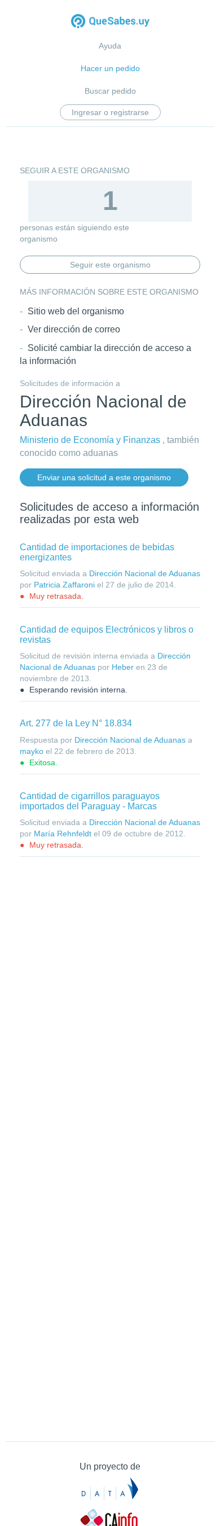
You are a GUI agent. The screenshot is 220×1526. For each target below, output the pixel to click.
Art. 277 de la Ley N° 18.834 (76, 723)
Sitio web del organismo (76, 311)
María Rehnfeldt (62, 833)
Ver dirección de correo (74, 329)
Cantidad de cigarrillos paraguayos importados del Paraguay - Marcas (90, 801)
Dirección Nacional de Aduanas (144, 573)
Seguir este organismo (110, 264)
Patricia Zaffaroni (64, 584)
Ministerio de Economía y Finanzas (90, 440)
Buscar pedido (110, 90)
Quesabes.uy (110, 22)
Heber (123, 667)
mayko (31, 751)
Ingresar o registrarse (110, 112)
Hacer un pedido (110, 68)
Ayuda (110, 45)
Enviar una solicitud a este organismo (104, 477)
